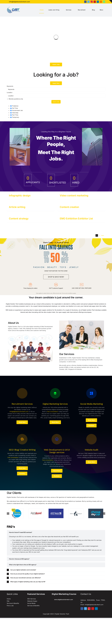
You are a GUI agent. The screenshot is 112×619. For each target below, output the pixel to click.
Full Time (15, 108)
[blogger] (101, 2)
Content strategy (19, 218)
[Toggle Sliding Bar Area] (110, 1)
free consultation (52, 411)
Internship (15, 113)
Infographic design (20, 195)
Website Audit (91, 450)
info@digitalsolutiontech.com (19, 411)
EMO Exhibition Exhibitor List (76, 218)
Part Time (15, 115)
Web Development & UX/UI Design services (57, 451)
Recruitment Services (22, 404)
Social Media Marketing (91, 404)
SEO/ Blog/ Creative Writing (22, 450)
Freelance (15, 106)
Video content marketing (74, 195)
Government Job (17, 110)
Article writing (17, 207)
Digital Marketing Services (55, 404)
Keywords (10, 86)
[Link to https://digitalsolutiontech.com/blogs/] (22, 393)
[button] (56, 532)
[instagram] (91, 2)
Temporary (15, 117)
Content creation (69, 207)
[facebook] (85, 2)
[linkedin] (98, 2)
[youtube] (95, 2)
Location (9, 92)
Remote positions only (16, 99)
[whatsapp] (104, 2)
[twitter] (88, 2)
